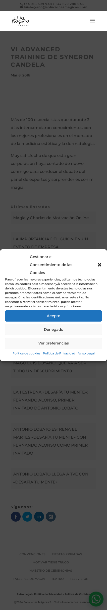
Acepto (53, 315)
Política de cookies (26, 353)
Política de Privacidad (59, 353)
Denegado (53, 329)
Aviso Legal (86, 353)
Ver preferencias (53, 343)
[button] (99, 264)
